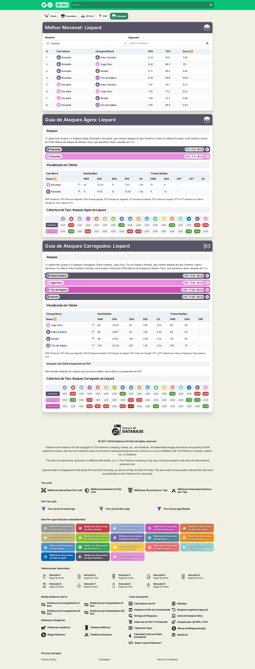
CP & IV (90, 16)
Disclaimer (104, 659)
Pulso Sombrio (108, 57)
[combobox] (139, 5)
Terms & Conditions (167, 659)
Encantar (66, 84)
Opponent (133, 37)
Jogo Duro (106, 64)
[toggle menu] (211, 5)
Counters (71, 16)
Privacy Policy (48, 659)
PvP (105, 16)
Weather (50, 37)
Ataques (121, 16)
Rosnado (66, 57)
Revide (104, 71)
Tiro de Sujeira (108, 77)
